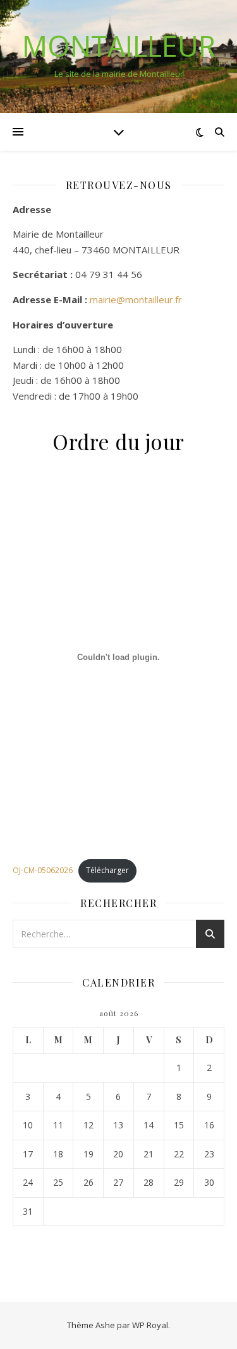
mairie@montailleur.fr (136, 299)
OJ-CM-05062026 (43, 870)
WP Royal (150, 1325)
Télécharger (107, 870)
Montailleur (119, 46)
